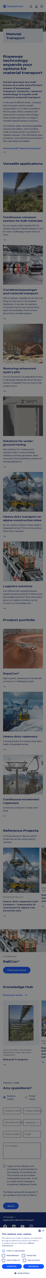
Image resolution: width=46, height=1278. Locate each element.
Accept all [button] (12, 1266)
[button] (23, 1273)
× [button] (43, 1231)
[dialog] (23, 1253)
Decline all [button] (33, 1266)
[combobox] (39, 1230)
